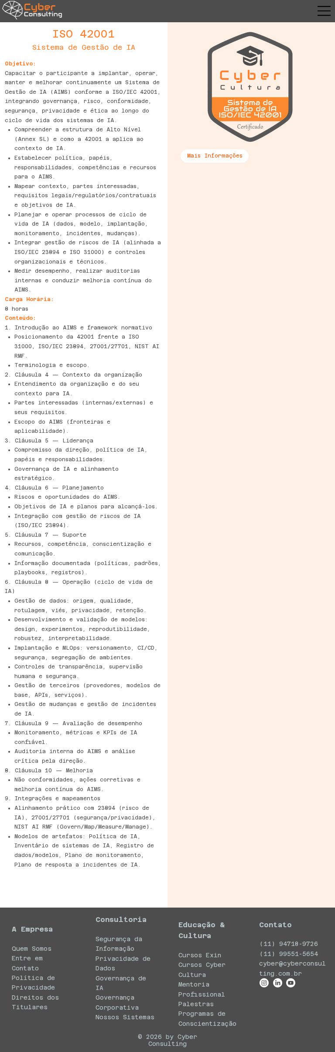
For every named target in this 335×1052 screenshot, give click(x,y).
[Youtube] (290, 982)
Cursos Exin (199, 955)
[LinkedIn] (277, 982)
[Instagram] (264, 982)
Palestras (196, 1004)
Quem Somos (31, 948)
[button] (215, 156)
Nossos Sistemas (125, 1017)
